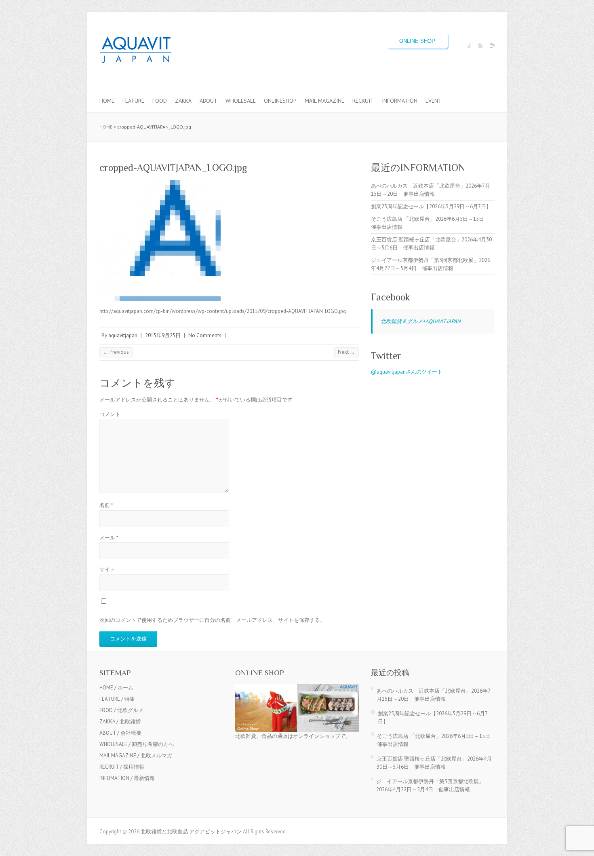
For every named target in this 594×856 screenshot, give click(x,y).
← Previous (116, 352)
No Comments (204, 335)
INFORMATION (399, 100)
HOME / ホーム (116, 687)
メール (108, 537)
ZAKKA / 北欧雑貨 (120, 721)
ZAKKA (183, 100)
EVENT (433, 100)
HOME (106, 100)
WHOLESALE (240, 100)
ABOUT (208, 100)
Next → (346, 352)
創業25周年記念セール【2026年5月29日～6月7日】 (431, 206)
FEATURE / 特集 (117, 698)
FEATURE (133, 100)
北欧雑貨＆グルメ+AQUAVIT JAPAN (421, 321)
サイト (107, 569)
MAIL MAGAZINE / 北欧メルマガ (135, 755)
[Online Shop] (297, 687)
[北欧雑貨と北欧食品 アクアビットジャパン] (135, 51)
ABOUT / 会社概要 (120, 732)
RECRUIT (363, 100)
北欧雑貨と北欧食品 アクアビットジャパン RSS (488, 42)
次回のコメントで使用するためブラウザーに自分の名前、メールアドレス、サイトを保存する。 (212, 620)
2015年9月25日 (163, 335)
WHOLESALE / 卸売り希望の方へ (136, 744)
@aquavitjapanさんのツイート (406, 371)
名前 (106, 505)
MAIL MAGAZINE (324, 100)
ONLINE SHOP (417, 41)
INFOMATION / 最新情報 (127, 778)
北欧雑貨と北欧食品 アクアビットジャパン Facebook (464, 42)
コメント (109, 414)
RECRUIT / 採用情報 (121, 766)
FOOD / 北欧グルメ (121, 710)
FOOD (159, 100)
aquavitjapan (122, 335)
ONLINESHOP (280, 100)
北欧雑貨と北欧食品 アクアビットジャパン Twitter (476, 42)
